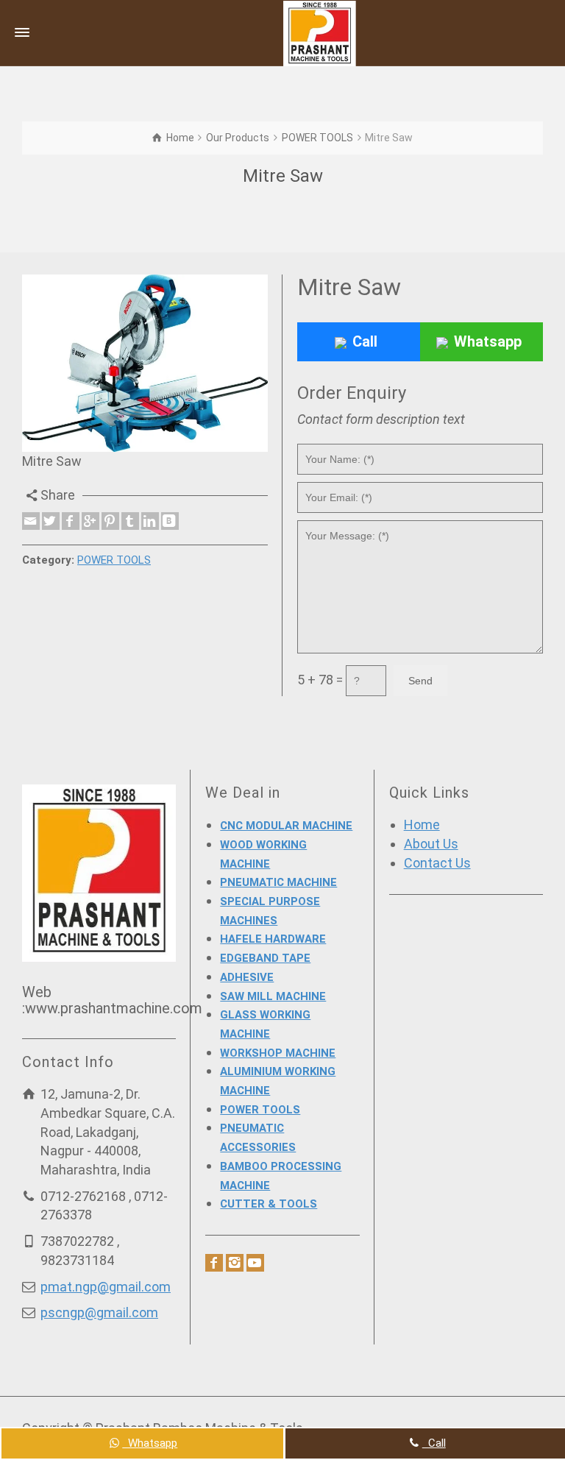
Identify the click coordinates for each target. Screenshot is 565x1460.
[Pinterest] (110, 521)
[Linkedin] (150, 521)
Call (364, 341)
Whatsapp (488, 341)
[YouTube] (255, 1263)
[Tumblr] (130, 521)
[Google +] (90, 521)
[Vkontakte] (170, 521)
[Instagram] (235, 1263)
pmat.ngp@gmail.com (105, 1286)
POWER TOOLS (114, 560)
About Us (431, 843)
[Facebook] (70, 521)
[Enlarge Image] (145, 363)
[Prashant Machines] (319, 32)
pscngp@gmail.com (99, 1312)
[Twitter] (51, 521)
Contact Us (437, 863)
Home (422, 824)
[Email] (31, 521)
